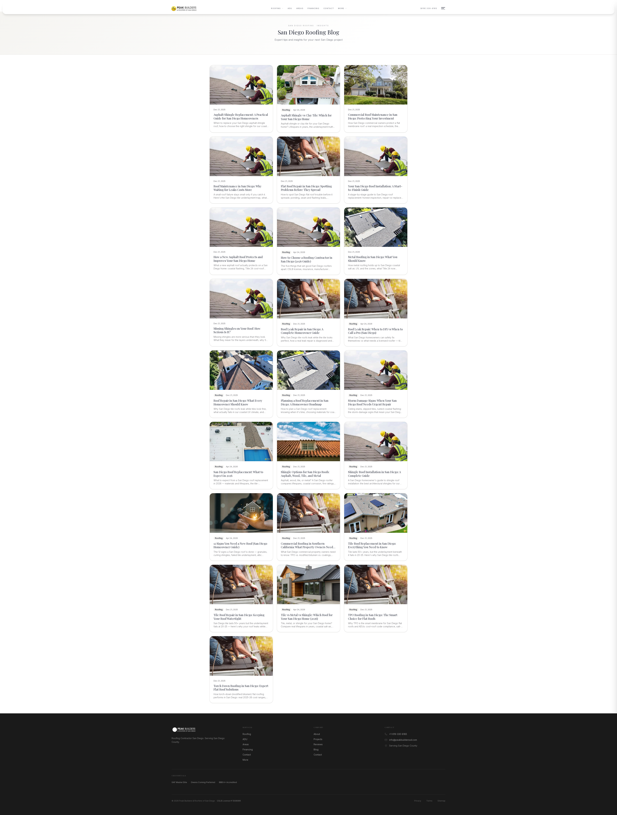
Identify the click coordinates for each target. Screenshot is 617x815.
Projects (318, 739)
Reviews (318, 744)
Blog (316, 749)
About (317, 734)
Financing (313, 8)
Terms (429, 801)
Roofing (276, 8)
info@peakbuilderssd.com (403, 739)
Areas (300, 8)
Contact (328, 8)
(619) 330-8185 (428, 8)
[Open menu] (443, 8)
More (341, 8)
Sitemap (441, 801)
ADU (290, 8)
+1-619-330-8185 (398, 734)
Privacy (417, 801)
